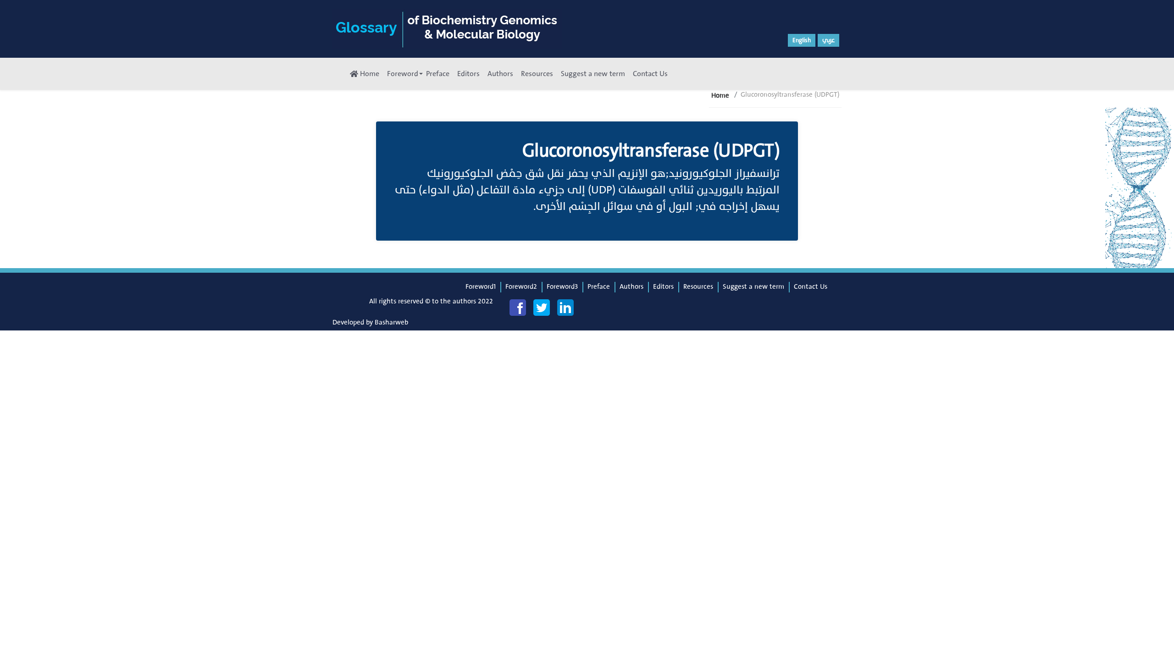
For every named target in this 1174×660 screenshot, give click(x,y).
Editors (468, 74)
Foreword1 (480, 286)
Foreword (402, 74)
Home (368, 74)
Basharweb (391, 322)
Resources (537, 74)
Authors (500, 74)
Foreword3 (562, 286)
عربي (828, 40)
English (801, 40)
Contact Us (650, 74)
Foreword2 (521, 286)
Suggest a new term (593, 74)
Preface (437, 74)
